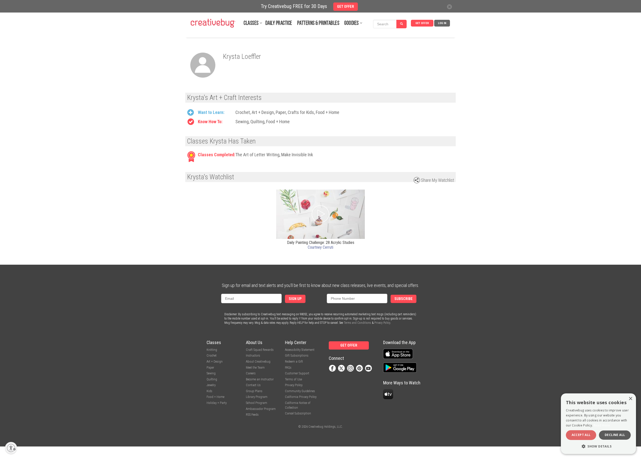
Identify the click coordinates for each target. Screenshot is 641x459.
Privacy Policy (382, 323)
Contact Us (253, 385)
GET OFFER (422, 23)
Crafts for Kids (301, 112)
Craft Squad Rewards (260, 350)
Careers (251, 373)
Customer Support (297, 373)
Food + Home (327, 112)
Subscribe (403, 299)
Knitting (212, 350)
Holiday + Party (217, 403)
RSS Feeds (252, 414)
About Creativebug (258, 361)
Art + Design (263, 112)
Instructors (253, 355)
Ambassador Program (261, 409)
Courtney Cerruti (320, 247)
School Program (256, 403)
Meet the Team (255, 367)
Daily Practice (278, 23)
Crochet (242, 112)
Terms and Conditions (357, 323)
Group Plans (254, 391)
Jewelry (211, 385)
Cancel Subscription (298, 413)
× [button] (630, 399)
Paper (281, 112)
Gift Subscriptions (296, 355)
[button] (598, 446)
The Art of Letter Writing (257, 154)
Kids (209, 391)
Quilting (257, 121)
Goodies (351, 23)
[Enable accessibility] (11, 448)
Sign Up (295, 299)
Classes (251, 23)
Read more (602, 425)
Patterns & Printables (318, 23)
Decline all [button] (615, 435)
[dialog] (598, 423)
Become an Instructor (260, 379)
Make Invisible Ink (297, 154)
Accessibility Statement (299, 350)
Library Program (256, 397)
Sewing (242, 121)
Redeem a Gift (294, 361)
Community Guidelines (300, 391)
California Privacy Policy (300, 397)
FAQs (288, 367)
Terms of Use (293, 379)
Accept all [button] (581, 435)
